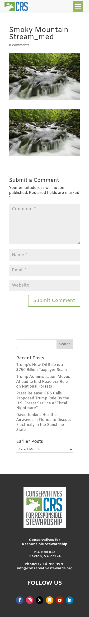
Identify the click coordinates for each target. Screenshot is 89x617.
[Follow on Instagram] (29, 600)
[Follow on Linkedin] (69, 600)
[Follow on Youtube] (59, 600)
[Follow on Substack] (49, 600)
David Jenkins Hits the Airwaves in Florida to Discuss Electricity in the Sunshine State (43, 422)
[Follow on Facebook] (19, 600)
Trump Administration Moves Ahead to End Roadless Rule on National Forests (43, 381)
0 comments (19, 45)
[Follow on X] (39, 600)
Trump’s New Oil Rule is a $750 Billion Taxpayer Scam (41, 367)
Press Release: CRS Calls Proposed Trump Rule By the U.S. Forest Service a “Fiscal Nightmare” (42, 401)
